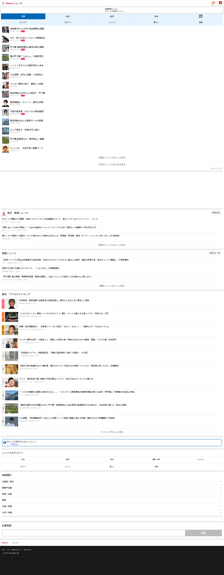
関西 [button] (4, 500)
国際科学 (201, 16)
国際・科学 (156, 459)
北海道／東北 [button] (8, 482)
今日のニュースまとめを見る (112, 164)
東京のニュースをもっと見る (112, 245)
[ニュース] (14, 3)
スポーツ (67, 22)
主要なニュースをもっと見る (112, 157)
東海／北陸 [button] (7, 494)
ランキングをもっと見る (112, 432)
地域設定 (216, 212)
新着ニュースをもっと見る (112, 286)
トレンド (112, 22)
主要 (23, 16)
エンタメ (23, 22)
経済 (112, 16)
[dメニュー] (5, 543)
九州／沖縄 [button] (7, 512)
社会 (67, 16)
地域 (201, 22)
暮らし (156, 22)
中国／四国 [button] (7, 506)
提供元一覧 (215, 253)
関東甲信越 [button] (7, 488)
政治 (156, 16)
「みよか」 (14, 444)
